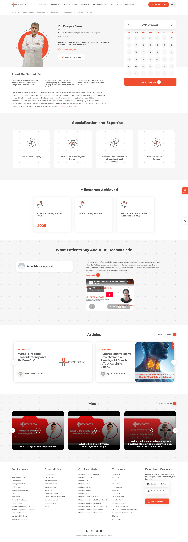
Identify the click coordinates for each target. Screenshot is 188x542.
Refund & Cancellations (21, 506)
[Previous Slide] (14, 362)
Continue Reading (68, 106)
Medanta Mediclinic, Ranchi (89, 497)
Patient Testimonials (20, 490)
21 (164, 59)
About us (115, 477)
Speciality (55, 5)
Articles (80, 12)
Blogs (114, 481)
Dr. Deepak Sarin (35, 373)
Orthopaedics (50, 487)
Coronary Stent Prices (120, 506)
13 (157, 52)
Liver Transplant (51, 493)
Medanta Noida (84, 493)
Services (84, 5)
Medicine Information (20, 513)
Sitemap (115, 516)
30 (129, 73)
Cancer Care (50, 477)
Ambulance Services (20, 519)
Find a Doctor (17, 474)
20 (157, 59)
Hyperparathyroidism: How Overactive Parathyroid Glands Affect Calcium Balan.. (33, 360)
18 (143, 59)
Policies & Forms (118, 503)
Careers (119, 5)
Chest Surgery (50, 503)
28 (164, 66)
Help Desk (116, 474)
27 (157, 66)
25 (143, 66)
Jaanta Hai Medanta (19, 516)
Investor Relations (119, 500)
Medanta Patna (84, 481)
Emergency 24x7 (18, 484)
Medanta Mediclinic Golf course (90, 510)
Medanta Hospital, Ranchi (88, 474)
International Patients (102, 5)
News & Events (118, 497)
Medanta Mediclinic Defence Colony (92, 506)
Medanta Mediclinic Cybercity (90, 503)
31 (136, 73)
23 (129, 66)
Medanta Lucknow (85, 484)
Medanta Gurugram (85, 477)
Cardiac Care (50, 474)
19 (150, 59)
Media (89, 12)
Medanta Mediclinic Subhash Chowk (92, 500)
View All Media (165, 403)
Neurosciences (51, 481)
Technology (16, 487)
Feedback (116, 490)
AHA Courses (117, 487)
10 (136, 52)
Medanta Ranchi (84, 487)
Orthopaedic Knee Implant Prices (125, 510)
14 (164, 52)
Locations (42, 5)
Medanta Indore (84, 490)
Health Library (70, 5)
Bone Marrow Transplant (55, 497)
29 (172, 66)
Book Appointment (148, 82)
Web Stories (117, 519)
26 (150, 66)
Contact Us (129, 5)
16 (129, 59)
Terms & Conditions (19, 500)
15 (171, 52)
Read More (90, 275)
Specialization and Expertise (34, 12)
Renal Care (49, 490)
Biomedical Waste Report (122, 513)
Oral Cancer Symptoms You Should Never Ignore (115, 357)
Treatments (16, 481)
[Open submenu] (60, 4)
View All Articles (165, 334)
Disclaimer (16, 497)
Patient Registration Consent (23, 510)
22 (172, 59)
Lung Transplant (51, 500)
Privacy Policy (17, 503)
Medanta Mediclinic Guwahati (90, 513)
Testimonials (67, 12)
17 (136, 59)
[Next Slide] (173, 362)
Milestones (54, 12)
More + (47, 506)
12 (150, 52)
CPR (13, 493)
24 (136, 66)
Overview (15, 12)
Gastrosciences (51, 484)
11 (143, 52)
